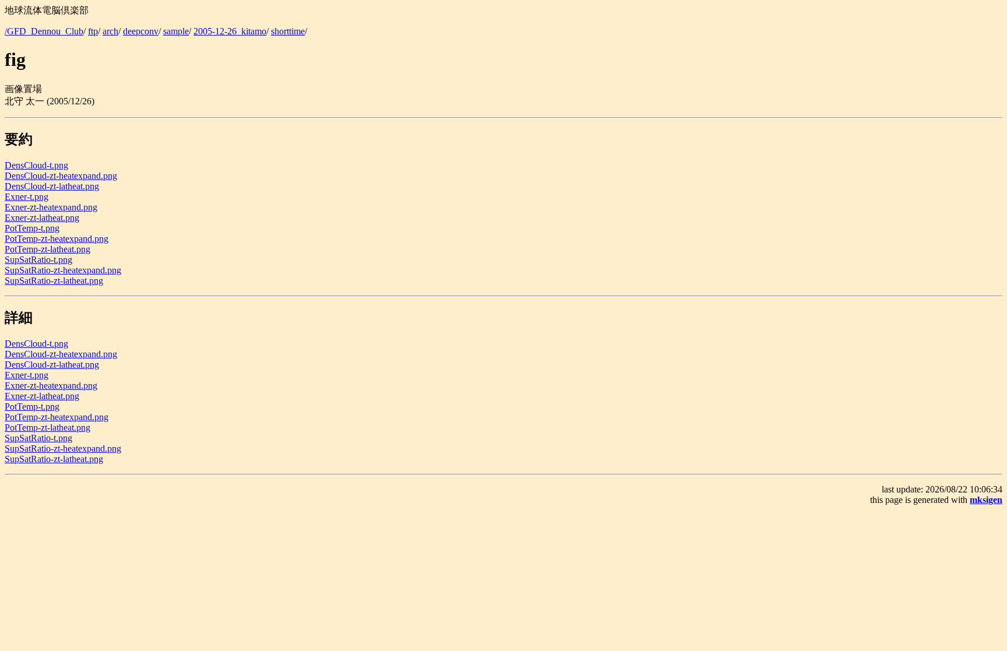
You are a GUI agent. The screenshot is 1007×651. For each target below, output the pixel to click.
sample (176, 31)
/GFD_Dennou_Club (44, 31)
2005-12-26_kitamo (229, 31)
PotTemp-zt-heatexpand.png (56, 239)
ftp (93, 31)
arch (110, 31)
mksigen (986, 500)
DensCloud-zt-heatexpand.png (61, 176)
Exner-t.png (26, 197)
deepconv (141, 31)
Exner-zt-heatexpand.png (51, 207)
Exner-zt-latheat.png (42, 218)
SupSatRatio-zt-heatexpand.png (63, 270)
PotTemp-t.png (32, 228)
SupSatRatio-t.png (38, 260)
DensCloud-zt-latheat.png (52, 186)
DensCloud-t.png (36, 165)
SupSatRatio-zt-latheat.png (54, 281)
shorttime (288, 31)
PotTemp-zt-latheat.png (47, 249)
